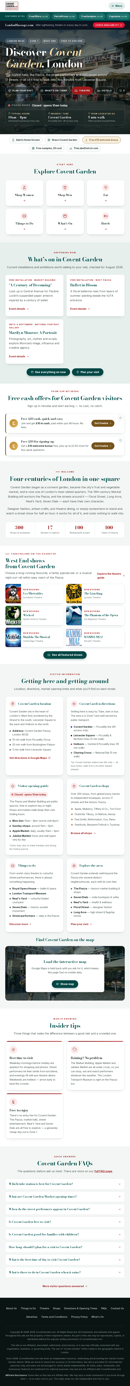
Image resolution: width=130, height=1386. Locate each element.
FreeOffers (38, 16)
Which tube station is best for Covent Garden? (41, 1184)
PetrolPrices (64, 16)
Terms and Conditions (54, 1316)
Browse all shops (81, 833)
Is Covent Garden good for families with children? (44, 1234)
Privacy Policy (79, 1316)
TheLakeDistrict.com (86, 148)
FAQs (104, 1308)
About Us (11, 1308)
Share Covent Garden (64, 140)
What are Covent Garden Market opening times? (43, 1196)
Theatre (84, 90)
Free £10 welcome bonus (103, 140)
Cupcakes (118, 16)
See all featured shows (67, 654)
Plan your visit (22, 90)
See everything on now (50, 372)
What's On (97, 1316)
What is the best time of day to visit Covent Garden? (44, 1259)
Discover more (18, 924)
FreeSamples (92, 16)
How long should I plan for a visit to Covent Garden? (45, 1247)
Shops (56, 1308)
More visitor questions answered (63, 1286)
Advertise (31, 1316)
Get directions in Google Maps (28, 757)
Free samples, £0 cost (49, 148)
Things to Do (28, 1308)
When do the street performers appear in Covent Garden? (49, 1209)
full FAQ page (103, 1171)
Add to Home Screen (28, 140)
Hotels (107, 90)
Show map (67, 984)
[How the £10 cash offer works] (120, 417)
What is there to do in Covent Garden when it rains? (45, 1272)
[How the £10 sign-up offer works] (120, 440)
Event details (17, 308)
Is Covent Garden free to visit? (30, 1222)
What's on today (56, 90)
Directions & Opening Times (80, 1308)
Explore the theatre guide (109, 575)
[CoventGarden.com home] (11, 6)
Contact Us (117, 1308)
